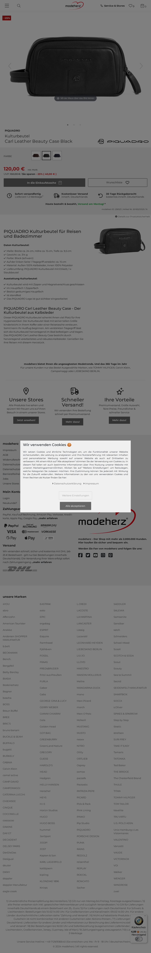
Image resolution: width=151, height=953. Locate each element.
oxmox (81, 771)
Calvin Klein (10, 768)
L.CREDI (82, 604)
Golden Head (48, 726)
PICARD (81, 797)
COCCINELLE (11, 813)
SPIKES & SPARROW (126, 713)
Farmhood (46, 642)
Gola (42, 720)
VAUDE (118, 852)
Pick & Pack (84, 803)
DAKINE (8, 826)
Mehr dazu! (73, 421)
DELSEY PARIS (11, 846)
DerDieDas (9, 852)
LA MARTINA (84, 616)
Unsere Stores (11, 483)
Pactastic (82, 784)
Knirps (44, 887)
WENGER (119, 878)
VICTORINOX (121, 858)
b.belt (6, 646)
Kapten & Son (48, 855)
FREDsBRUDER (49, 668)
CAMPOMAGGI (11, 788)
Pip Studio (83, 823)
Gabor (43, 687)
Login (6, 498)
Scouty (118, 668)
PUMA (80, 842)
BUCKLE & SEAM (13, 736)
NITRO (81, 745)
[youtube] (97, 555)
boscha (7, 697)
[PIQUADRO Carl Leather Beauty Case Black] (68, 125)
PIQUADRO (12, 130)
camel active (10, 775)
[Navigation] (7, 6)
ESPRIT (44, 629)
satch (117, 629)
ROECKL (82, 874)
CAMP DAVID (11, 781)
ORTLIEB (82, 758)
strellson (119, 732)
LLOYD (81, 662)
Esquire (44, 636)
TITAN (117, 791)
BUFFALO (9, 743)
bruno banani (11, 730)
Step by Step (121, 720)
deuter (7, 865)
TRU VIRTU (120, 816)
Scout (117, 662)
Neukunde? (10, 502)
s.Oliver (118, 707)
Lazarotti (82, 636)
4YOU (6, 604)
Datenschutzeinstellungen (19, 469)
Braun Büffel (10, 710)
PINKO (81, 816)
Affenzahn (9, 616)
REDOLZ (82, 855)
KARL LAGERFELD (51, 861)
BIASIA (7, 678)
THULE (118, 784)
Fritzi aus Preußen (51, 674)
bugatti (7, 749)
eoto (42, 610)
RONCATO (83, 881)
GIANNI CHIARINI (50, 713)
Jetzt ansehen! (26, 420)
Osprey (81, 765)
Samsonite (120, 616)
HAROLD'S (46, 765)
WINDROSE (121, 884)
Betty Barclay (11, 671)
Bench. (7, 659)
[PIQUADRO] (123, 141)
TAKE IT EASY (121, 745)
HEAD (43, 771)
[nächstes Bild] (141, 65)
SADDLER (120, 604)
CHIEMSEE (9, 800)
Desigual (8, 858)
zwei (116, 891)
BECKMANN (10, 652)
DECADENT (10, 839)
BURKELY (8, 755)
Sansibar (119, 623)
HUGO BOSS (47, 823)
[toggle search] (17, 6)
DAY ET (7, 833)
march (81, 707)
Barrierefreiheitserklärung (18, 473)
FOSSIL (44, 655)
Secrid (117, 681)
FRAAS (44, 662)
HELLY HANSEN (49, 784)
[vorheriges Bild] (9, 65)
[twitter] (89, 555)
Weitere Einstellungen (75, 495)
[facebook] (82, 555)
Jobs (5, 478)
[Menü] (145, 916)
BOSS (6, 704)
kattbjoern (46, 868)
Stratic (117, 726)
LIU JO (81, 655)
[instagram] (104, 555)
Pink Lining (84, 810)
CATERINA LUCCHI (14, 794)
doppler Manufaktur (15, 884)
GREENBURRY (48, 739)
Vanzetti (119, 846)
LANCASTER (84, 623)
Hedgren (45, 778)
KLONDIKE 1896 (49, 881)
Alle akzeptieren (75, 505)
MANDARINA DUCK (88, 687)
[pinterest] (112, 555)
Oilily (80, 752)
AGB (5, 454)
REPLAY (81, 868)
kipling (44, 874)
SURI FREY (120, 739)
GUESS (44, 758)
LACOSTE (82, 610)
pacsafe (81, 778)
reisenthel (83, 861)
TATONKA (119, 758)
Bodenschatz (11, 685)
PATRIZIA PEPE (86, 791)
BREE (6, 717)
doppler (7, 878)
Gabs (43, 694)
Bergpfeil (8, 665)
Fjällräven (46, 649)
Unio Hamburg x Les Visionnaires (126, 831)
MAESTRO (83, 668)
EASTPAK (45, 604)
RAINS (80, 849)
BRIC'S (7, 723)
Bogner (7, 691)
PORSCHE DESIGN (88, 836)
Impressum (10, 450)
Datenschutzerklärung (16, 464)
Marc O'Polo (84, 713)
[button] (118, 182)
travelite (118, 810)
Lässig (80, 629)
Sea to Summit (122, 674)
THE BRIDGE (121, 771)
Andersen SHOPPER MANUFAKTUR (15, 638)
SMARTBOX (120, 694)
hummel (45, 829)
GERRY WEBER (49, 707)
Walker (118, 871)
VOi (116, 865)
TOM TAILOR (121, 803)
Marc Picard (84, 700)
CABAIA (7, 762)
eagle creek (10, 891)
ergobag (45, 623)
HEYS (43, 797)
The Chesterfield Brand (127, 778)
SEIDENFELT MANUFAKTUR (130, 687)
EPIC (42, 616)
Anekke (7, 629)
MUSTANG (83, 726)
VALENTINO (121, 839)
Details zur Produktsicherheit (134, 216)
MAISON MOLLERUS (89, 674)
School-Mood (121, 642)
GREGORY (46, 752)
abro (5, 610)
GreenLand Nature (51, 745)
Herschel (45, 791)
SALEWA (119, 610)
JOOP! (43, 842)
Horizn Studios (48, 810)
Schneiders (120, 636)
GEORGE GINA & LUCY (53, 700)
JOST (43, 849)
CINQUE (8, 807)
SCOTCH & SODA (124, 655)
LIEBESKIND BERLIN (89, 649)
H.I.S (42, 803)
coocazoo (8, 820)
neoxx (80, 739)
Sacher (81, 887)
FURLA (44, 681)
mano (80, 694)
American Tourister (14, 623)
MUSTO (81, 732)
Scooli (117, 649)
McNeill (81, 720)
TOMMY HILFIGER (124, 797)
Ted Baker (120, 765)
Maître (81, 681)
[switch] (139, 939)
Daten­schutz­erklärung (67, 483)
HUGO (44, 816)
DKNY (6, 871)
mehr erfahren (48, 518)
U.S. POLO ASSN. (124, 823)
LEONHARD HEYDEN (90, 642)
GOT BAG (45, 732)
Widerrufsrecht (12, 459)
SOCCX (118, 700)
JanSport (45, 836)
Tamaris (118, 752)
